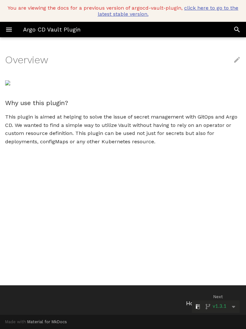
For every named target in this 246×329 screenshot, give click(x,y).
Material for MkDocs (47, 321)
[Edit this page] (237, 60)
